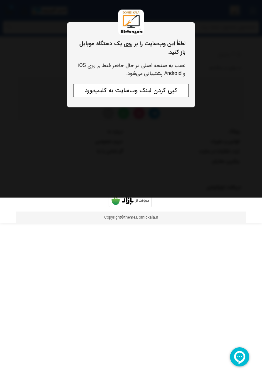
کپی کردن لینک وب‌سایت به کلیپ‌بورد (131, 90)
